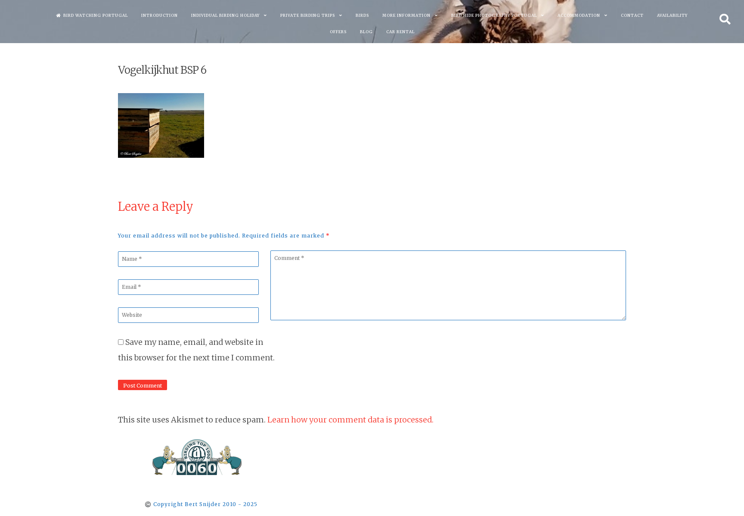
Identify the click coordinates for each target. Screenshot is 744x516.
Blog (366, 31)
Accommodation (579, 15)
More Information (406, 15)
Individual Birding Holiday (225, 15)
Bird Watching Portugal (95, 15)
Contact (632, 15)
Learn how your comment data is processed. (350, 420)
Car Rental (400, 31)
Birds (362, 15)
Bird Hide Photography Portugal (494, 15)
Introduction (159, 15)
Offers (338, 31)
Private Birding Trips (307, 15)
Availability (672, 15)
